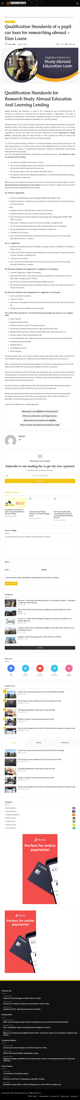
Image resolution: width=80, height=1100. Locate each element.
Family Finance (11, 818)
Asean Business (11, 811)
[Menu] (3, 4)
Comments (65, 743)
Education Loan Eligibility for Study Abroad (40, 411)
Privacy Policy (64, 1096)
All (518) (40, 648)
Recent (38, 743)
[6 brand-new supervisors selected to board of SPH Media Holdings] (10, 694)
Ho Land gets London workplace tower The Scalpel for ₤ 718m (39, 701)
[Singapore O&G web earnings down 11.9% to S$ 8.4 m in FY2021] (10, 639)
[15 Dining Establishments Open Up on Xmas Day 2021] (10, 713)
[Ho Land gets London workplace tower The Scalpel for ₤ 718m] (10, 703)
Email (7, 570)
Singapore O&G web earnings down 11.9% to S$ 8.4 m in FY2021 (39, 637)
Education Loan (16, 17)
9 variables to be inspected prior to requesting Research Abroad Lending (14, 512)
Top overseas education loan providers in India (40, 425)
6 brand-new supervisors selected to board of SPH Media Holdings (41, 692)
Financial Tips (10, 821)
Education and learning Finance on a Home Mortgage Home (39, 514)
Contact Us (74, 1096)
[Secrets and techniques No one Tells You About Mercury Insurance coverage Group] (10, 730)
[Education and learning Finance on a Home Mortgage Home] (40, 504)
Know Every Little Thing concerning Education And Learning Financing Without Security (63, 515)
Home (8, 17)
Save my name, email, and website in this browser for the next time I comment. (33, 577)
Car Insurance (11, 828)
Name (7, 562)
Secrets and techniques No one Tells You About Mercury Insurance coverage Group (46, 728)
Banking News (11, 808)
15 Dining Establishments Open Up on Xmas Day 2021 (37, 710)
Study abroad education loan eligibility (40, 420)
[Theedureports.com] (16, 3)
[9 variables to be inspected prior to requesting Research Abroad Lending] (15, 503)
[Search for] (77, 4)
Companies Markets (12, 815)
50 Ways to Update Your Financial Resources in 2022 (36, 719)
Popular (14, 743)
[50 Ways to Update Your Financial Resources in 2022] (10, 722)
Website (44, 570)
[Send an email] (14, 44)
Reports (11, 44)
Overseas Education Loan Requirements (40, 416)
